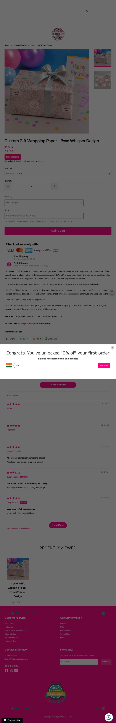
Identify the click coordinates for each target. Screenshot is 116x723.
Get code (104, 365)
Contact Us (13, 720)
